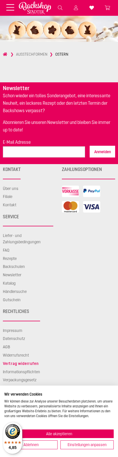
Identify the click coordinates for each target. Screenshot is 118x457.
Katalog (9, 283)
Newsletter (12, 275)
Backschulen (14, 266)
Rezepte (10, 258)
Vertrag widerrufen (20, 363)
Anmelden (102, 151)
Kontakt (9, 205)
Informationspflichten (21, 372)
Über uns (10, 188)
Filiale (7, 196)
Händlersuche (15, 291)
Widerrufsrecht (16, 355)
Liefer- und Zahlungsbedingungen (22, 238)
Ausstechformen (31, 54)
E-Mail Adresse (17, 142)
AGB (6, 347)
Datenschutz (14, 338)
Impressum (12, 330)
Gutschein (12, 299)
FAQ (6, 250)
